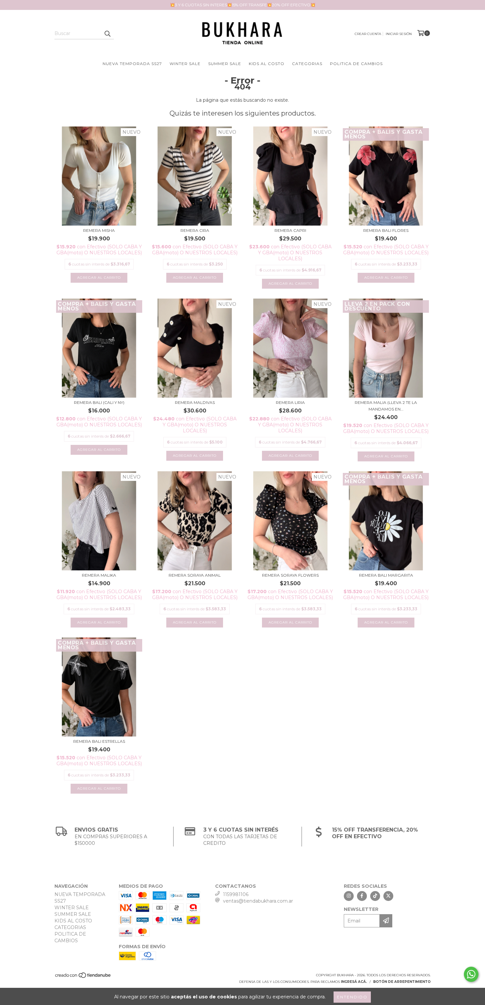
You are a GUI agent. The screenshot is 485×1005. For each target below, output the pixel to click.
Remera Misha (99, 230)
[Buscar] (107, 33)
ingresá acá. (354, 982)
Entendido (352, 996)
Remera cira (194, 230)
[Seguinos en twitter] (388, 896)
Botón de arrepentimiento (402, 982)
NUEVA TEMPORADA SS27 (132, 63)
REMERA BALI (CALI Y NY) (99, 402)
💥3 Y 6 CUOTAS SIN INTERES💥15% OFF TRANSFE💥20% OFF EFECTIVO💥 (242, 4)
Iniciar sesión (399, 34)
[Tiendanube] (83, 977)
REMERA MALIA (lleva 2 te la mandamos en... (386, 406)
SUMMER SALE (224, 63)
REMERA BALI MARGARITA (386, 575)
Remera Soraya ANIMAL (195, 575)
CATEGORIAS (307, 63)
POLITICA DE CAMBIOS (356, 63)
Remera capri (290, 230)
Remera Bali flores (385, 230)
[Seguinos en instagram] (349, 896)
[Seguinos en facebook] (362, 896)
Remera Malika (99, 575)
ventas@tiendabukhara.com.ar (258, 901)
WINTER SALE (185, 63)
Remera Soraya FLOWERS (290, 575)
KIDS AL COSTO (266, 63)
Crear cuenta (368, 34)
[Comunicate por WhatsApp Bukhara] (471, 974)
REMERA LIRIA (290, 402)
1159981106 (235, 894)
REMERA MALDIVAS (195, 402)
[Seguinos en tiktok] (375, 896)
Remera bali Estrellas (99, 741)
